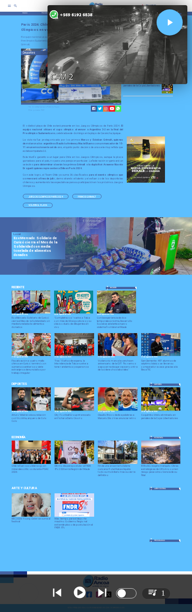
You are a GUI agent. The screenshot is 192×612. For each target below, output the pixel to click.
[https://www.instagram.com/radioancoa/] (106, 109)
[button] (46, 196)
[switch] (126, 593)
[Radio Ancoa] (15, 9)
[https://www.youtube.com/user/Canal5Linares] (112, 109)
